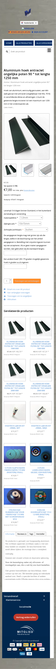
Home (8, 43)
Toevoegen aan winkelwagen (27, 281)
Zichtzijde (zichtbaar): (13, 229)
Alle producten (24, 43)
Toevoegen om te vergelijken (19, 296)
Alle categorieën (44, 43)
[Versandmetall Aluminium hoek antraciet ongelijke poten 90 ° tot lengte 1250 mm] (26, 136)
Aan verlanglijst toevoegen (18, 292)
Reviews (21, 534)
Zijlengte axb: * (10, 223)
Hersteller (40, 534)
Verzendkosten (29, 190)
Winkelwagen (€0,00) (20, 32)
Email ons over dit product (18, 289)
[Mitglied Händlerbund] (25, 630)
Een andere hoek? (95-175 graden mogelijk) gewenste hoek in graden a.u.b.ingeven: (26, 261)
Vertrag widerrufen (26, 617)
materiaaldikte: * (11, 217)
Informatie (9, 534)
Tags (31, 534)
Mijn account (41, 32)
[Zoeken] (7, 51)
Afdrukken (11, 299)
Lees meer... (9, 107)
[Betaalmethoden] (12, 644)
